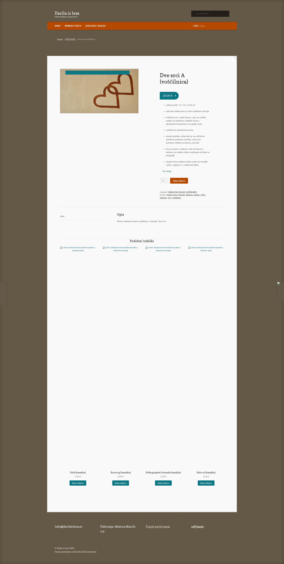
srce (169, 198)
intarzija (181, 195)
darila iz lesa (172, 195)
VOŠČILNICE (70, 39)
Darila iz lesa (67, 13)
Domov (60, 39)
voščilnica (176, 198)
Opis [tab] (62, 216)
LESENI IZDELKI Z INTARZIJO (95, 25)
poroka (197, 195)
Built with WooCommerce (84, 552)
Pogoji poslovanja (158, 526)
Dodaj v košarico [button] (78, 483)
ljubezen (189, 195)
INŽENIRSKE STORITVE (73, 25)
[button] (97, 73)
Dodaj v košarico (179, 180)
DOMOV (57, 25)
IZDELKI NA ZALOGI (176, 192)
